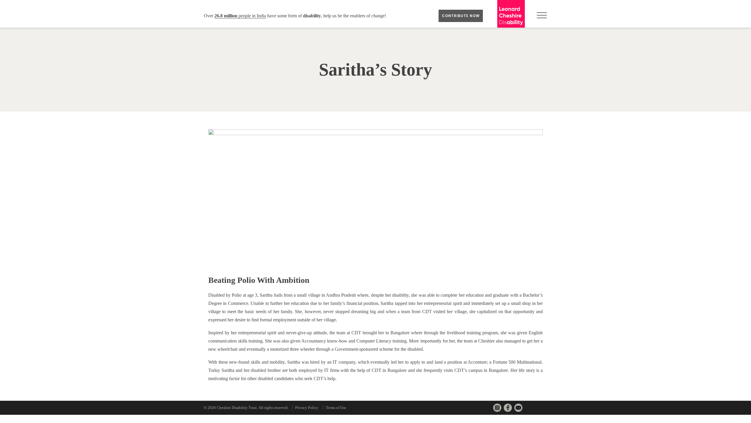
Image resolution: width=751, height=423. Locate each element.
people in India (240, 15)
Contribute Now (461, 15)
